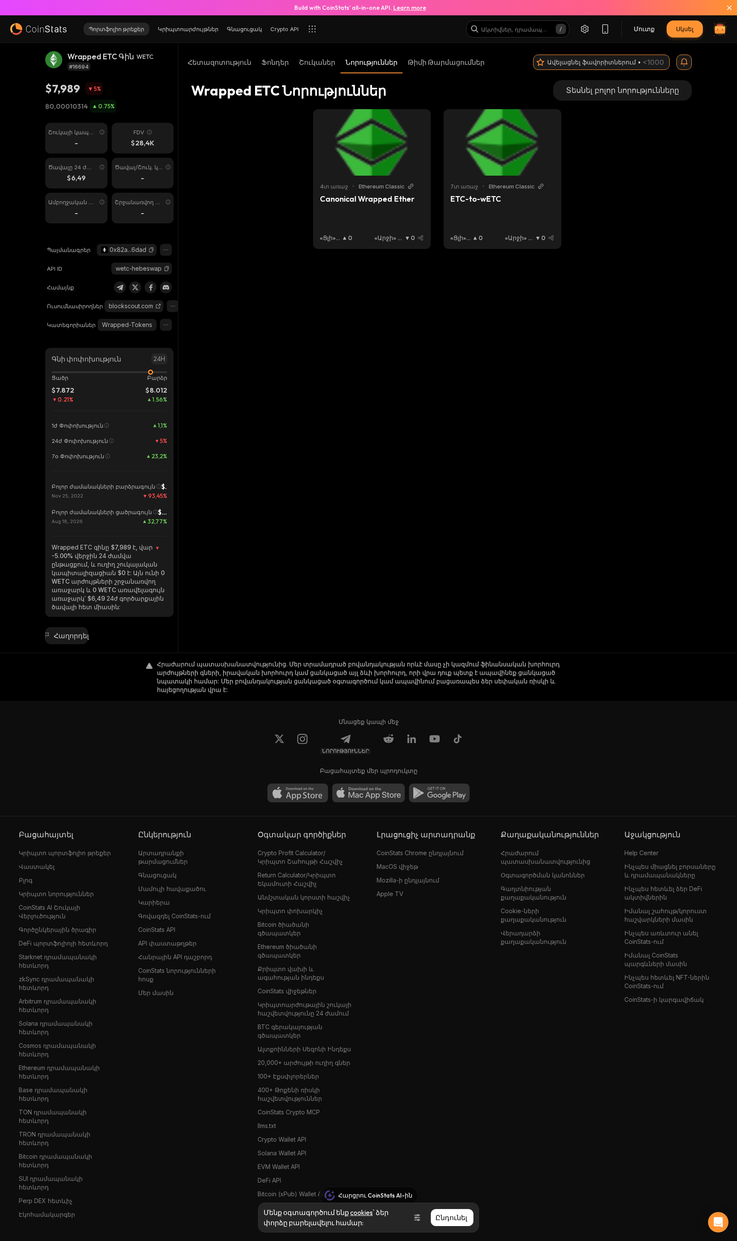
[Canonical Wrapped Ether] (372, 142)
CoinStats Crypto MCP (289, 1112)
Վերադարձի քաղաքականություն (533, 937)
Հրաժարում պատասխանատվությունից (545, 857)
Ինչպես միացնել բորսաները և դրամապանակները (670, 871)
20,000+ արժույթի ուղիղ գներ (304, 1062)
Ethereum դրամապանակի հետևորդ (59, 1072)
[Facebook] (151, 287)
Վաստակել (37, 866)
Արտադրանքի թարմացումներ (163, 857)
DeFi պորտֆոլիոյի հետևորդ (63, 943)
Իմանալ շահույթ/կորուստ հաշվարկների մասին (665, 915)
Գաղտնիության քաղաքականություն (533, 893)
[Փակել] (724, 7)
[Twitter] (135, 287)
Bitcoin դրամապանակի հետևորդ (55, 1161)
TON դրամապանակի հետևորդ (53, 1116)
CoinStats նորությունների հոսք (177, 975)
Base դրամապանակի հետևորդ (53, 1094)
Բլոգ (25, 880)
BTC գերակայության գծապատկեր (290, 1031)
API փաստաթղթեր (167, 943)
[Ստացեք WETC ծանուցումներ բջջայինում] (684, 62)
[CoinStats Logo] (38, 29)
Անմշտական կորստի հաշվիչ (304, 897)
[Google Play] (439, 793)
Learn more (409, 8)
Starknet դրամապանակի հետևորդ (58, 961)
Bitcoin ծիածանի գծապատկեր (283, 929)
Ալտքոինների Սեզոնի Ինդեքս (304, 1049)
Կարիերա (154, 902)
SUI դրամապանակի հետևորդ (51, 1183)
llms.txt (267, 1125)
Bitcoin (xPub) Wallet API (292, 1194)
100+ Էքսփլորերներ (288, 1076)
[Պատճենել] (151, 249)
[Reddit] (388, 744)
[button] (151, 249)
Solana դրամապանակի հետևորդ (56, 1028)
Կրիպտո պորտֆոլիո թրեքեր (65, 852)
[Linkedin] (411, 744)
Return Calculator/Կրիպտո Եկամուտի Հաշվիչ (297, 879)
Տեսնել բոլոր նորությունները (622, 90)
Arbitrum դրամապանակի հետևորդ (57, 1005)
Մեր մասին (156, 992)
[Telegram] (120, 287)
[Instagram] (302, 744)
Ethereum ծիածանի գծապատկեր (287, 951)
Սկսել (684, 28)
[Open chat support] (718, 1222)
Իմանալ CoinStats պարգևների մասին (655, 959)
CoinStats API (156, 929)
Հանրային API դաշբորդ (175, 956)
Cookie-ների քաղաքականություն (533, 915)
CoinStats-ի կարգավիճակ (664, 999)
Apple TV (390, 893)
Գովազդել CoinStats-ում (174, 916)
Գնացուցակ (157, 875)
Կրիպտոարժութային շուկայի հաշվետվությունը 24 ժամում (304, 1009)
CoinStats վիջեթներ (287, 991)
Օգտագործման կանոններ (543, 875)
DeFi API (269, 1180)
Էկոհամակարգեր (47, 1214)
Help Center (641, 852)
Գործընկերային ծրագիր (57, 929)
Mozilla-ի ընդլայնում (408, 880)
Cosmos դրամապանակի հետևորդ (57, 1050)
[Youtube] (434, 744)
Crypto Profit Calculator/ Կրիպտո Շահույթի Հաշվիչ (300, 857)
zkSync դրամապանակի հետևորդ (56, 983)
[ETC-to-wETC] (502, 142)
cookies (361, 1212)
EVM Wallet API (279, 1166)
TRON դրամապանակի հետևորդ (54, 1138)
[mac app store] (368, 793)
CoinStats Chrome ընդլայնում (420, 852)
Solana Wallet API (282, 1153)
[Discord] (166, 287)
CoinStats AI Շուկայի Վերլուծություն (49, 912)
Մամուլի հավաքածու (172, 888)
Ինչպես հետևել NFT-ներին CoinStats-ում (666, 981)
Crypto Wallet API (282, 1139)
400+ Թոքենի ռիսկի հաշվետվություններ (290, 1094)
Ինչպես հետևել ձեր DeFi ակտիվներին (663, 893)
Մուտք (644, 28)
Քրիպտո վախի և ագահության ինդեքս (291, 973)
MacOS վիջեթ (397, 866)
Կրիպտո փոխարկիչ (290, 910)
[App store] (297, 793)
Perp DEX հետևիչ (46, 1200)
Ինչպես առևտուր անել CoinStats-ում (661, 937)
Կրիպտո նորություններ (56, 893)
